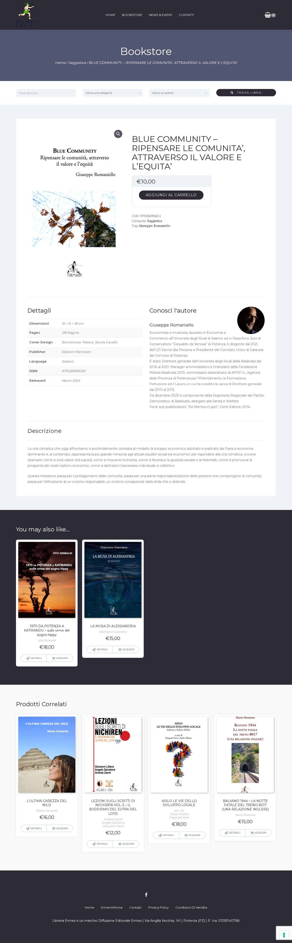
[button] (118, 134)
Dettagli (36, 658)
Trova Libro (248, 92)
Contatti (186, 15)
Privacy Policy (158, 907)
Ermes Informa (112, 907)
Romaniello (162, 225)
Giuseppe (145, 225)
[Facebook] (146, 895)
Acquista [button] (62, 658)
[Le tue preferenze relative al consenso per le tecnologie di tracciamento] (284, 935)
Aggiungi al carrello (171, 195)
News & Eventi (160, 15)
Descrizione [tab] (44, 431)
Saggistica (77, 62)
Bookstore (132, 15)
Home (110, 15)
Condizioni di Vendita (191, 907)
